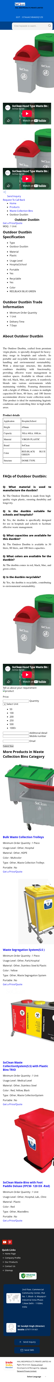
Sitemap (9, 1270)
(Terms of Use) (37, 1365)
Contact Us (10, 1266)
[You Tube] (4, 1243)
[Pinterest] (9, 1243)
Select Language (34, 1376)
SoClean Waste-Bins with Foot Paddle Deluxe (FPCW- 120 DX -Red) (26, 1184)
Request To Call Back (14, 199)
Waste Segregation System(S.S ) (23, 950)
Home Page (10, 1253)
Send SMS (29, 1350)
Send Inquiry (14, 196)
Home (13, 203)
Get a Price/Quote (12, 223)
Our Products (11, 1262)
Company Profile (13, 1257)
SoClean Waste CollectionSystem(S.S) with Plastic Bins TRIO (25, 1066)
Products (15, 207)
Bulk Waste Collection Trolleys (23, 837)
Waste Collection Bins (21, 210)
